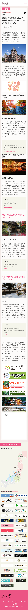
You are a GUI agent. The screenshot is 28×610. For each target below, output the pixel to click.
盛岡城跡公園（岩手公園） (10, 151)
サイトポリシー (15, 601)
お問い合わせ (24, 601)
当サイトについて (7, 601)
